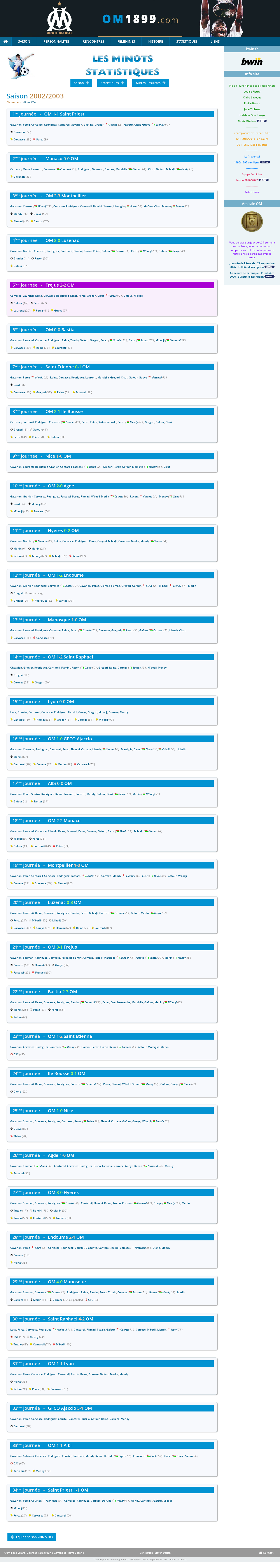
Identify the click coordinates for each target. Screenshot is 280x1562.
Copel (167, 1456)
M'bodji (170, 169)
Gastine (88, 124)
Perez (26, 124)
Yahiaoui (61, 1329)
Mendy (184, 169)
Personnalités (56, 41)
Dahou (180, 206)
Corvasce (37, 124)
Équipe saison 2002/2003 (34, 1537)
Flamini (136, 169)
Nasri (174, 1329)
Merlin (92, 467)
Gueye (146, 124)
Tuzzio (74, 340)
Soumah (28, 958)
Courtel (27, 206)
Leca (13, 712)
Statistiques (186, 41)
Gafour (128, 124)
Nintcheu (140, 1248)
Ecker (73, 296)
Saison (24, 41)
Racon (88, 251)
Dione (88, 667)
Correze (147, 496)
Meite (26, 169)
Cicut (137, 124)
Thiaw (148, 749)
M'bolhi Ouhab (131, 1084)
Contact (267, 1553)
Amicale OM (252, 203)
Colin (38, 1248)
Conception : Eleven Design (155, 1552)
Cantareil (64, 124)
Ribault (52, 831)
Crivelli (166, 749)
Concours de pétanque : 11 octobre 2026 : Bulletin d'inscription (252, 274)
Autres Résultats (148, 83)
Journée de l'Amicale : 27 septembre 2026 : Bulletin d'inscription (252, 265)
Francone (139, 1456)
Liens (215, 41)
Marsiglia (121, 169)
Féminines (126, 41)
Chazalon (16, 667)
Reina (96, 251)
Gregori (99, 124)
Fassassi (157, 377)
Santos (113, 124)
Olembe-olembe (110, 586)
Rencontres (93, 41)
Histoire (155, 41)
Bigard (122, 1456)
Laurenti (36, 169)
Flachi (153, 1456)
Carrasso (15, 169)
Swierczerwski (107, 422)
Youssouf (152, 1166)
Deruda (108, 1456)
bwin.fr (252, 49)
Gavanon (16, 124)
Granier (160, 124)
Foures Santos (185, 1456)
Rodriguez (50, 124)
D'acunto (91, 1248)
